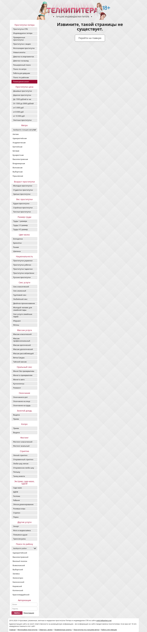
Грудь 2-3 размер (20, 225)
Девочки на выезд (21, 61)
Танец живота (19, 476)
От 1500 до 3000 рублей (23, 103)
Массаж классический (22, 334)
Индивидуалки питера (22, 33)
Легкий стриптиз (20, 455)
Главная (12, 630)
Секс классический (21, 286)
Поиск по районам (21, 77)
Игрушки (17, 321)
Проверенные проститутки (19, 38)
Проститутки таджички (23, 269)
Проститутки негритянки (23, 273)
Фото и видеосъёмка (22, 530)
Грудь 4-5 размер (20, 229)
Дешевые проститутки (22, 91)
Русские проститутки (22, 277)
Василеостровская (20, 159)
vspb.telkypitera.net (104, 620)
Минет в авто (19, 379)
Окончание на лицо (21, 401)
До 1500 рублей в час (22, 99)
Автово (16, 134)
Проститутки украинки (23, 260)
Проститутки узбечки (22, 265)
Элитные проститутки (22, 120)
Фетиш (16, 325)
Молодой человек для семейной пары (22, 308)
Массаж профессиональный (21, 339)
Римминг (17, 388)
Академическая (19, 142)
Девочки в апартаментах (23, 56)
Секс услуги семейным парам (22, 315)
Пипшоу (16, 472)
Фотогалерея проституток (24, 48)
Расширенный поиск (22, 65)
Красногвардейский (21, 594)
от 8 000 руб (18, 112)
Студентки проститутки (23, 190)
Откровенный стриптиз (23, 459)
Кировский (17, 586)
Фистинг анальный (21, 446)
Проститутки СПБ (20, 29)
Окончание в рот (20, 397)
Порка (15, 517)
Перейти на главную (89, 38)
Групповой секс (19, 295)
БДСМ (15, 492)
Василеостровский (20, 557)
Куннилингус (18, 383)
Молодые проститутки (22, 186)
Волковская (17, 167)
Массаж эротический (22, 345)
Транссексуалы (19, 539)
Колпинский (18, 590)
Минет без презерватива (23, 371)
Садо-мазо (17, 488)
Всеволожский (19, 565)
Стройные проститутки (23, 207)
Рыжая (16, 247)
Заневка (16, 573)
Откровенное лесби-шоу (23, 468)
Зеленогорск (18, 578)
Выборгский (18, 569)
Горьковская (18, 176)
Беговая (16, 151)
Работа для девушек (21, 73)
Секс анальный (19, 291)
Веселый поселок (20, 561)
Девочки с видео (45, 630)
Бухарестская (18, 155)
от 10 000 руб (19, 116)
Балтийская (17, 147)
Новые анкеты (19, 52)
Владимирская (19, 163)
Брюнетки (17, 243)
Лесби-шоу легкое (20, 463)
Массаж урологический (23, 349)
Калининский (18, 582)
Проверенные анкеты (63, 630)
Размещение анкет (21, 81)
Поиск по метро (19, 69)
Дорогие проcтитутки (22, 95)
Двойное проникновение (24, 303)
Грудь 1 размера (20, 221)
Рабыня (16, 500)
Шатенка (17, 251)
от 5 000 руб (18, 107)
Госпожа (16, 496)
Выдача (16, 415)
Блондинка (18, 239)
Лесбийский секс (20, 299)
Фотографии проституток (27, 630)
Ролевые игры (19, 508)
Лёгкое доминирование (23, 504)
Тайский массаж (20, 362)
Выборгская (18, 172)
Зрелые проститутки (21, 194)
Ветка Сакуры (19, 357)
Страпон (16, 513)
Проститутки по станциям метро (86, 630)
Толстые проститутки (22, 212)
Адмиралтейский (20, 553)
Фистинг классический (22, 442)
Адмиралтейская (20, 138)
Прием (16, 419)
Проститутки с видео (22, 44)
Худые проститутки (21, 203)
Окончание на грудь (22, 405)
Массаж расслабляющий (23, 353)
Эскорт (16, 526)
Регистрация (29, 613)
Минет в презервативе (22, 375)
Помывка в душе (20, 534)
